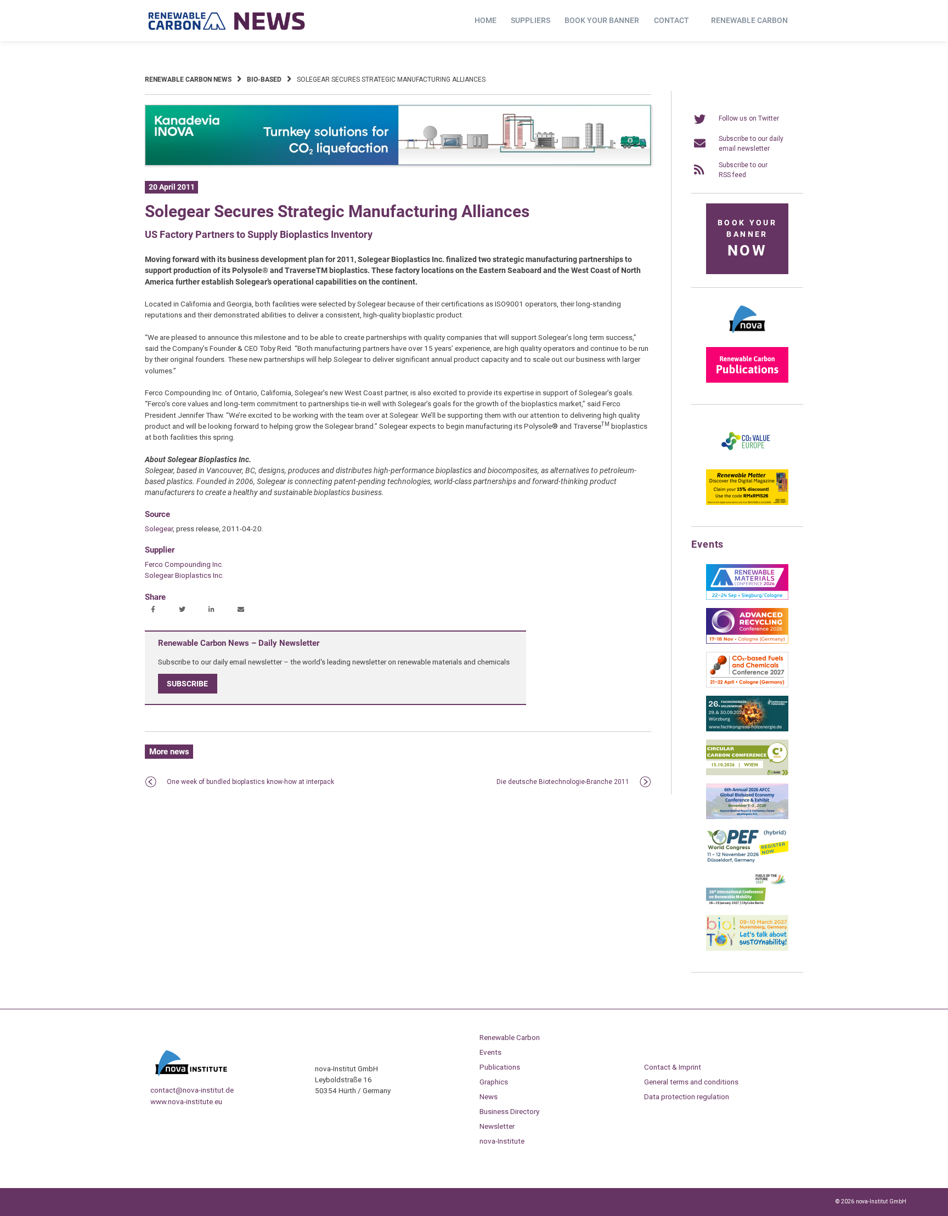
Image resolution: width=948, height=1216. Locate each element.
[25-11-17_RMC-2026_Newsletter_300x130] (747, 597)
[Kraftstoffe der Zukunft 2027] (747, 904)
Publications (499, 1066)
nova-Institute (501, 1141)
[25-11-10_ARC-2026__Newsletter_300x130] (747, 641)
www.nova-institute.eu (186, 1101)
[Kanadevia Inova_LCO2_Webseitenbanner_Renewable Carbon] (398, 163)
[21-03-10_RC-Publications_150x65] (747, 380)
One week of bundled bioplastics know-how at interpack (250, 782)
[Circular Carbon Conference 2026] (747, 773)
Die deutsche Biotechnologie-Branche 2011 (562, 782)
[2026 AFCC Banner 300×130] (747, 817)
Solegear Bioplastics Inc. (184, 575)
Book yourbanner (747, 238)
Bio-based (264, 79)
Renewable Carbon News (188, 79)
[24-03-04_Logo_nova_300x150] (747, 336)
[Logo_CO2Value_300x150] (747, 459)
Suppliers (530, 20)
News (488, 1096)
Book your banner (602, 20)
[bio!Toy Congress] (747, 948)
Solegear (159, 528)
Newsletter (497, 1126)
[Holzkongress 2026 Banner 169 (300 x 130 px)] (747, 729)
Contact (671, 20)
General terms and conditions (691, 1081)
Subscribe (187, 683)
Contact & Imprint (672, 1066)
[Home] (227, 20)
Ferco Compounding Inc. (184, 564)
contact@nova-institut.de (192, 1090)
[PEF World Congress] (747, 861)
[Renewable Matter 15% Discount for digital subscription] (747, 503)
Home (485, 20)
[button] (154, 610)
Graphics (493, 1081)
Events (490, 1052)
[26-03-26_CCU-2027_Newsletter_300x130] (747, 685)
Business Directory (509, 1111)
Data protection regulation (686, 1096)
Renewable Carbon (749, 20)
